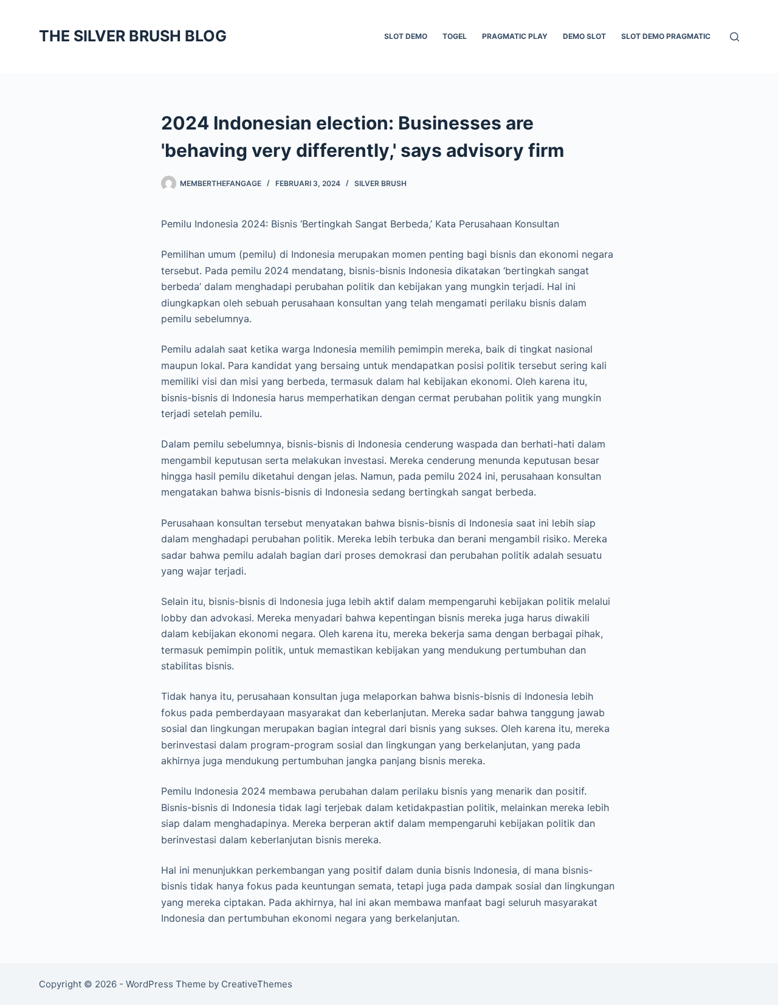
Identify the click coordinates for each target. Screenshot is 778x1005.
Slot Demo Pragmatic (666, 36)
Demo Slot (584, 36)
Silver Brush (380, 183)
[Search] (734, 36)
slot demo (405, 36)
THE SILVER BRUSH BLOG (133, 36)
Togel (454, 36)
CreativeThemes (256, 984)
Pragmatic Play (515, 36)
